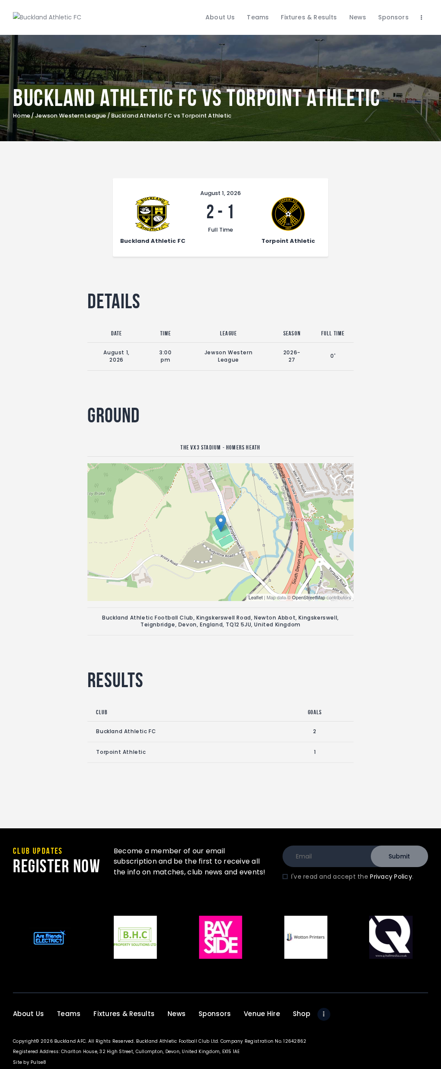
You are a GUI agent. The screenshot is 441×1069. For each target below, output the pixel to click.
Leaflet (255, 597)
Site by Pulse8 (30, 1062)
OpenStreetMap (308, 597)
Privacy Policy (391, 876)
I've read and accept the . (352, 876)
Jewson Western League (70, 116)
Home (21, 116)
